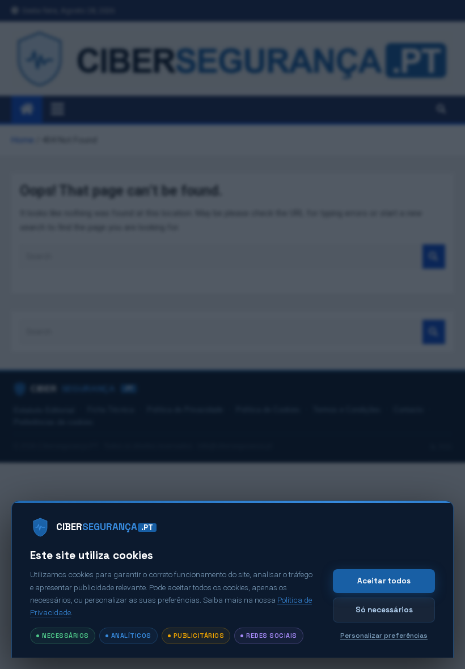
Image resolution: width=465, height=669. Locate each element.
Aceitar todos (384, 581)
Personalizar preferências (384, 635)
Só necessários (384, 610)
